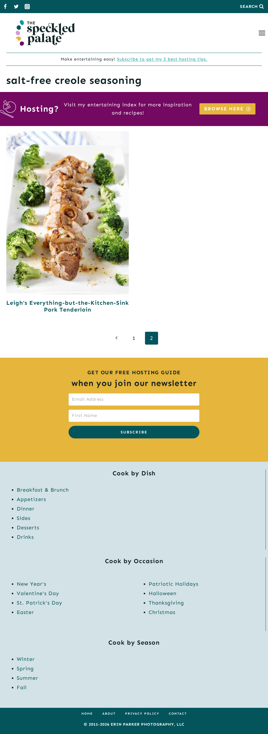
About (109, 713)
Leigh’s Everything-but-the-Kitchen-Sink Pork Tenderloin (67, 306)
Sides (23, 518)
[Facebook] (5, 6)
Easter (25, 612)
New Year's (31, 584)
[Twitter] (16, 6)
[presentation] (67, 212)
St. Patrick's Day (39, 603)
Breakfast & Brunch (43, 490)
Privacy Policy (142, 713)
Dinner (26, 508)
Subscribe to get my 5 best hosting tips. (162, 59)
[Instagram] (27, 6)
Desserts (28, 527)
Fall (22, 687)
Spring (25, 668)
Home (87, 713)
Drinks (25, 537)
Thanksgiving (166, 603)
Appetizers (31, 499)
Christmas (162, 612)
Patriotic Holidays (173, 584)
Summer (27, 678)
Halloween (162, 593)
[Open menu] (263, 33)
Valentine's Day (38, 593)
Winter (26, 659)
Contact (178, 713)
